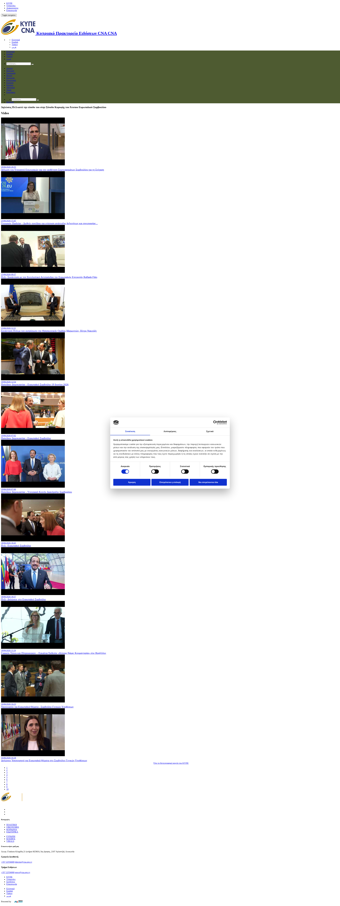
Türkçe (15, 44)
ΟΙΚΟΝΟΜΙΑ (12, 827)
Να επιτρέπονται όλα (208, 482)
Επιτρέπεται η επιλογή (170, 482)
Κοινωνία (10, 78)
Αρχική (9, 68)
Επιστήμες (10, 92)
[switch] (155, 471)
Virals (8, 90)
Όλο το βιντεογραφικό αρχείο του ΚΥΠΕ (171, 763)
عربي (14, 47)
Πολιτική (10, 71)
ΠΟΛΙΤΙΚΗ (11, 825)
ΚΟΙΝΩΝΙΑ (11, 829)
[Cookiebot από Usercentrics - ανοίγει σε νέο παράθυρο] (215, 422)
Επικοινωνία (11, 10)
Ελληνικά (16, 40)
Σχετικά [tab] (209, 431)
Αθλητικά (10, 87)
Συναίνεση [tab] (130, 431)
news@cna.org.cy (22, 872)
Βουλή (9, 75)
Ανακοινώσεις (12, 8)
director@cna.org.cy (23, 862)
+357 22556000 (7, 872)
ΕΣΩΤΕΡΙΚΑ (12, 832)
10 (7, 789)
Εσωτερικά (11, 80)
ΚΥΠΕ (9, 3)
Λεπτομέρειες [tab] (170, 431)
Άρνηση (132, 482)
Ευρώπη (9, 83)
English (15, 42)
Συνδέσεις (10, 882)
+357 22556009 (7, 862)
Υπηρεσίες (11, 6)
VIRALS (10, 841)
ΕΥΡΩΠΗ (10, 836)
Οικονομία (10, 73)
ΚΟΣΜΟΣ (10, 839)
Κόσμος (9, 85)
